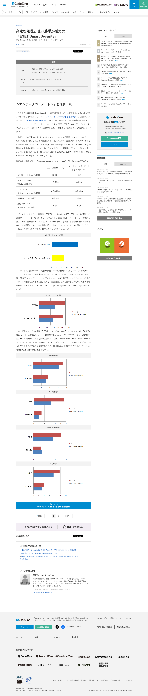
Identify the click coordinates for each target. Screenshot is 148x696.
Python (82, 12)
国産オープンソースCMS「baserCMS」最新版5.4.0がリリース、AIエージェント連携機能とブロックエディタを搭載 (116, 58)
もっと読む (24, 559)
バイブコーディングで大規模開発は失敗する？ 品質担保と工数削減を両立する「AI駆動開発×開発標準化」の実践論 (116, 43)
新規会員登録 (115, 138)
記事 (45, 4)
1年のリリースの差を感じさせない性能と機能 (48, 90)
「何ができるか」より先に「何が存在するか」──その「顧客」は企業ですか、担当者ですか (114, 211)
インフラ (54, 12)
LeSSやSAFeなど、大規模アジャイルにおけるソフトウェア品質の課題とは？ (49, 556)
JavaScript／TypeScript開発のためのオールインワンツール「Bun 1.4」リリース (116, 85)
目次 (53, 62)
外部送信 (129, 680)
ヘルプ (54, 680)
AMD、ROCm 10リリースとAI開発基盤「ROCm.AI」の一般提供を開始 (113, 98)
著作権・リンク (63, 680)
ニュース (37, 4)
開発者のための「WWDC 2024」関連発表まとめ (39, 553)
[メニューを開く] (4, 4)
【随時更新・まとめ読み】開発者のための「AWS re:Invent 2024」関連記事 (48, 550)
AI (27, 12)
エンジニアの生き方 (69, 12)
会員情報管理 (74, 680)
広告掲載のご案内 (123, 627)
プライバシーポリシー (117, 680)
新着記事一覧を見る (114, 218)
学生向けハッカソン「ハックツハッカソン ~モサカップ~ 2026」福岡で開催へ (116, 92)
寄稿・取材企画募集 (104, 627)
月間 (123, 36)
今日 (106, 36)
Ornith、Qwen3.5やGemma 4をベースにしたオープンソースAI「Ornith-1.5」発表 (116, 51)
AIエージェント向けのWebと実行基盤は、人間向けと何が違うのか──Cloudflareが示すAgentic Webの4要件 (114, 173)
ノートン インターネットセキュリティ (62, 116)
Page (23, 70)
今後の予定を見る (115, 258)
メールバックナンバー (116, 132)
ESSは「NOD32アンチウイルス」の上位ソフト (49, 72)
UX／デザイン (105, 12)
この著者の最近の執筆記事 (42, 592)
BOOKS (63, 4)
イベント (53, 4)
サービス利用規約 (102, 680)
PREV (40, 516)
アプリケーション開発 (39, 12)
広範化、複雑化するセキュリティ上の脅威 (47, 69)
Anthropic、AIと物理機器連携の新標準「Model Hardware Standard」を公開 (115, 79)
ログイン (115, 144)
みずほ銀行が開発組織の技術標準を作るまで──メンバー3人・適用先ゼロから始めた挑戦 (116, 66)
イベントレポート (22, 51)
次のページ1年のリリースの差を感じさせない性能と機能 (53, 505)
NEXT (67, 516)
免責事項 (83, 680)
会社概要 (91, 680)
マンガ (116, 12)
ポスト (78, 51)
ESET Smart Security (36, 120)
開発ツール (92, 12)
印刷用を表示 (24, 536)
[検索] (20, 12)
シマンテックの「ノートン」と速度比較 (46, 79)
